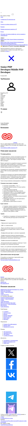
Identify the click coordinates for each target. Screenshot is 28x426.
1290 (10, 414)
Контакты (5, 319)
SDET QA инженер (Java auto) (8, 302)
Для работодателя (7, 333)
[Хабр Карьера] (6, 14)
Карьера (8, 424)
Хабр (2, 424)
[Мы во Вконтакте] (11, 379)
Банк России (4, 304)
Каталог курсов (7, 316)
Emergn (15, 142)
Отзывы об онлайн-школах (10, 324)
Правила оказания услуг (9, 341)
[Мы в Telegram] (11, 402)
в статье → (7, 51)
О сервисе (5, 311)
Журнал (26, 44)
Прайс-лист (6, 343)
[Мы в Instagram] (11, 391)
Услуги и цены (7, 312)
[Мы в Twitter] (11, 357)
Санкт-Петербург (9, 292)
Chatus (2, 292)
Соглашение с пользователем (10, 340)
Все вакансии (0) (13, 147)
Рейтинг (17, 44)
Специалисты (8, 43)
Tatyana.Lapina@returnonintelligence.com (10, 259)
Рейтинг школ (6, 325)
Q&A (4, 424)
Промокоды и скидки (8, 326)
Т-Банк (2, 299)
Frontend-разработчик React (7, 297)
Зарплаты (21, 44)
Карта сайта (6, 318)
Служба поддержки (8, 335)
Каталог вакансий (7, 315)
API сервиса (6, 334)
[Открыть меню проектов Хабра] (1, 12)
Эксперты (7, 44)
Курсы (11, 424)
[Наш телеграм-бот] (11, 413)
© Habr (2, 417)
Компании (12, 44)
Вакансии (3, 43)
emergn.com (3, 282)
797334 (19, 414)
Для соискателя (7, 331)
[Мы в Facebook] (11, 368)
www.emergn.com (5, 147)
